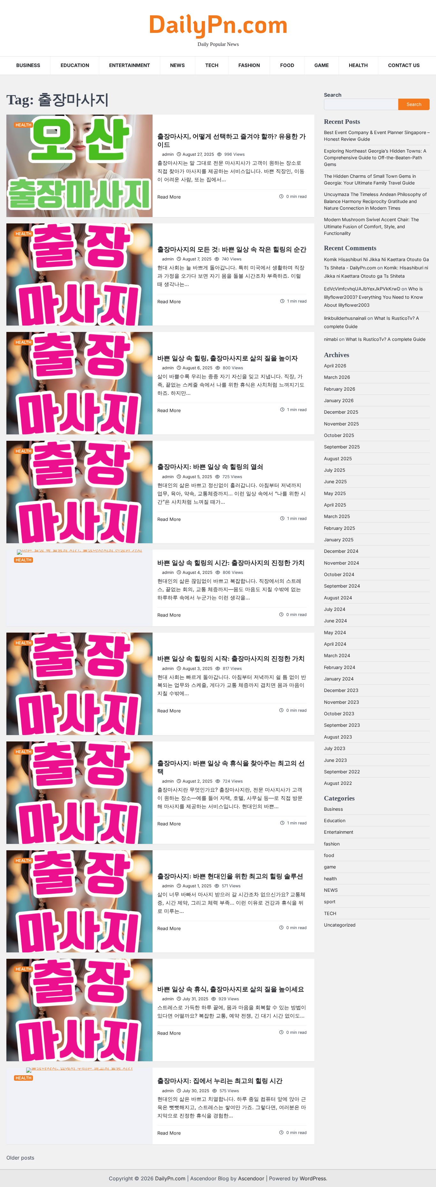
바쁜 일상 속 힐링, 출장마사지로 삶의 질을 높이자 (227, 358)
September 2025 (342, 446)
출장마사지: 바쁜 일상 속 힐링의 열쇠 (210, 466)
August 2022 (338, 783)
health (23, 125)
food (329, 855)
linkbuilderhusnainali (345, 318)
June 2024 (335, 620)
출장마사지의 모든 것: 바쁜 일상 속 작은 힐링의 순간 (231, 249)
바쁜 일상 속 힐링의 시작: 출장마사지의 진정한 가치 (231, 658)
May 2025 (335, 493)
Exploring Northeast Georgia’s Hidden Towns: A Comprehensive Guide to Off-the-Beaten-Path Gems (375, 157)
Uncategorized (340, 925)
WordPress (313, 1178)
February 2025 (339, 528)
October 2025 (339, 435)
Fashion (249, 65)
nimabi (331, 339)
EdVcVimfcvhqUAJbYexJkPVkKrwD (362, 288)
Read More (169, 196)
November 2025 (341, 423)
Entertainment (129, 65)
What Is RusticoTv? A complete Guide (385, 339)
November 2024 (341, 563)
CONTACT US (404, 65)
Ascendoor (251, 1178)
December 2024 (341, 551)
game (321, 65)
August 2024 (338, 597)
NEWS (177, 65)
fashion (332, 843)
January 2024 (339, 678)
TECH (211, 65)
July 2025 (334, 470)
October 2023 (339, 713)
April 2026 (335, 365)
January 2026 (339, 400)
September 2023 (342, 725)
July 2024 (334, 609)
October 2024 (339, 574)
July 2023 (334, 748)
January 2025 (338, 539)
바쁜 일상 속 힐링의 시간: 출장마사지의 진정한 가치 (231, 562)
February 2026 (339, 389)
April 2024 (335, 644)
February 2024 (339, 667)
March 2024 (337, 655)
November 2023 (341, 702)
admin (168, 154)
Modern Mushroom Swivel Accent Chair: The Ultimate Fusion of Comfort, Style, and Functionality (371, 226)
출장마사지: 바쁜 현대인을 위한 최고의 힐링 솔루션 (230, 876)
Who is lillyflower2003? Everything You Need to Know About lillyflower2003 (373, 297)
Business (28, 65)
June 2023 (335, 760)
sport (329, 901)
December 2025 (341, 412)
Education (75, 65)
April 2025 (335, 504)
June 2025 (335, 481)
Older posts (20, 1157)
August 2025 (338, 458)
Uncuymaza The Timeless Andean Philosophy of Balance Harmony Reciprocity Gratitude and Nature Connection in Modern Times (375, 201)
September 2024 (342, 586)
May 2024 (335, 632)
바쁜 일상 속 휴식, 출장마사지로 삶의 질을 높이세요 (230, 989)
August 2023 (338, 737)
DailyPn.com (218, 23)
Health (358, 65)
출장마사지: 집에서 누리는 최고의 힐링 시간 (219, 1080)
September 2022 (342, 771)
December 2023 (341, 690)
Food (287, 65)
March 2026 (337, 377)
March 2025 (337, 516)
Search (333, 95)
